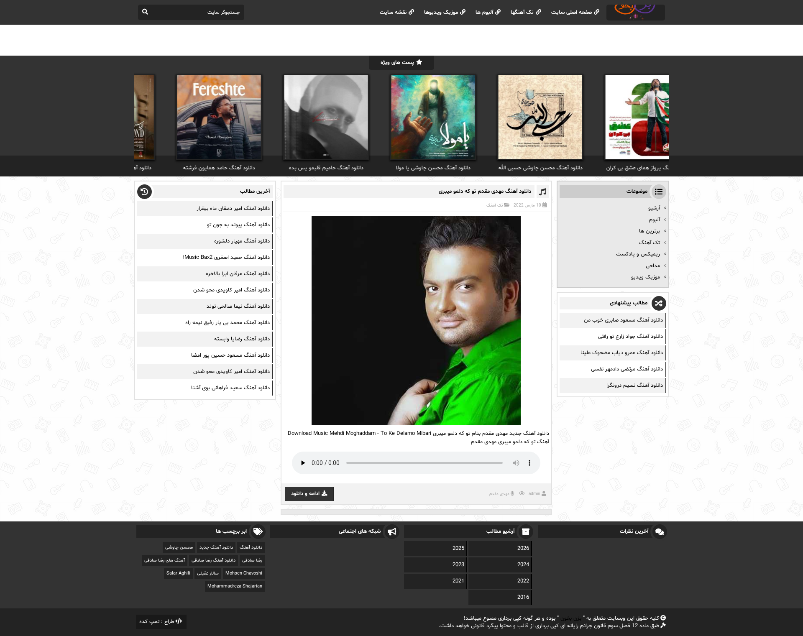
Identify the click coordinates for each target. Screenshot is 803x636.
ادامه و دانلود (305, 494)
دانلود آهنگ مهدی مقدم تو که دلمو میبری (485, 191)
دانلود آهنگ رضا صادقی (213, 560)
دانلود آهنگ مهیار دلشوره (242, 241)
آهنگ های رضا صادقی (164, 560)
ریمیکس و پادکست (638, 254)
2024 (523, 565)
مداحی (653, 266)
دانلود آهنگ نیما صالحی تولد (238, 306)
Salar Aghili (178, 573)
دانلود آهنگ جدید (216, 547)
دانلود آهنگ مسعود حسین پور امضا (230, 355)
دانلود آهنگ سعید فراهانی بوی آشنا (230, 388)
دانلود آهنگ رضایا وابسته (242, 339)
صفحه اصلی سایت (571, 12)
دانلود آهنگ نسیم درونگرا (634, 385)
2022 (523, 581)
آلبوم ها (484, 12)
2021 (458, 581)
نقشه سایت (393, 12)
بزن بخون (570, 618)
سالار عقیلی (208, 573)
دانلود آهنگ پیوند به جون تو (238, 225)
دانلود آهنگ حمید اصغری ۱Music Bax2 (226, 257)
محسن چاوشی (179, 547)
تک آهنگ (494, 205)
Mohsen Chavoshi (243, 573)
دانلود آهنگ (251, 547)
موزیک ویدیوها (441, 12)
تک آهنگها (522, 12)
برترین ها (649, 231)
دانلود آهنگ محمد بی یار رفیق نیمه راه (227, 323)
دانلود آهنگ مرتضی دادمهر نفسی (627, 369)
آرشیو (654, 208)
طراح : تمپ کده (156, 622)
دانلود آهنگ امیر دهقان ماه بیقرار (233, 208)
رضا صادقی (252, 560)
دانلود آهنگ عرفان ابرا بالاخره (238, 274)
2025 (458, 548)
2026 (523, 548)
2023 (458, 565)
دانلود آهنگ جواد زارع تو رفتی (630, 336)
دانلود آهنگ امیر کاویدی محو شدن (231, 290)
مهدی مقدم (499, 494)
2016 (523, 597)
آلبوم (654, 220)
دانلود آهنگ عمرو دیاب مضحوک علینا (622, 353)
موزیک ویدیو (645, 277)
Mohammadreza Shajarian (234, 586)
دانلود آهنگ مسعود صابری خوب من (623, 320)
